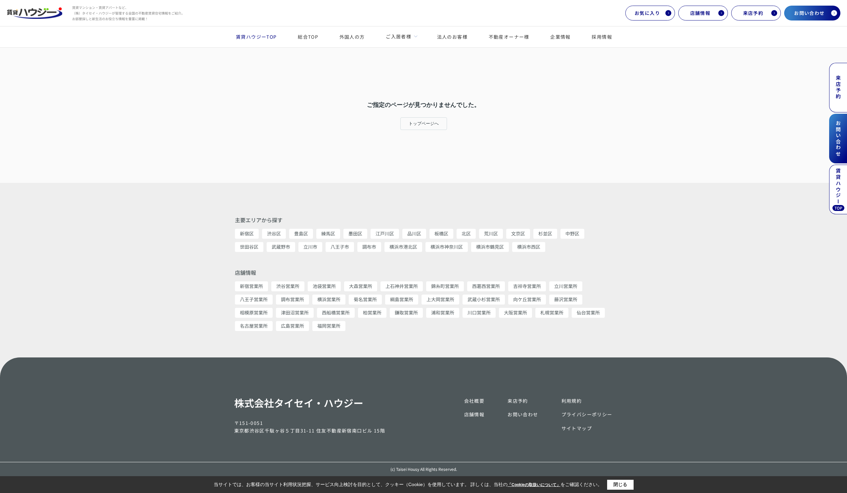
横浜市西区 (528, 246)
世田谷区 (249, 246)
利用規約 (571, 400)
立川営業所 (565, 286)
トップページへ (424, 123)
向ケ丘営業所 (527, 299)
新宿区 (247, 233)
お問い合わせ (809, 13)
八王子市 (340, 246)
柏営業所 (372, 312)
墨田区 (355, 233)
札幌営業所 (551, 312)
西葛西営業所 (486, 286)
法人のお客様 (452, 36)
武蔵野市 (281, 246)
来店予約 (753, 13)
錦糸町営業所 (445, 286)
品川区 (414, 233)
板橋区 (441, 233)
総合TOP (308, 36)
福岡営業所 (328, 325)
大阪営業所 (515, 312)
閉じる (620, 484)
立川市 (310, 246)
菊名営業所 (365, 299)
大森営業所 (360, 286)
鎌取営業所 (406, 312)
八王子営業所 (254, 299)
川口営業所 (479, 312)
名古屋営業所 (254, 325)
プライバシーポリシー (586, 414)
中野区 (572, 233)
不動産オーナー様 (509, 36)
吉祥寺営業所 (527, 286)
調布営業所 (292, 299)
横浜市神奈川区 (446, 246)
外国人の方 (352, 36)
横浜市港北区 (403, 246)
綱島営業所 (401, 299)
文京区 (518, 233)
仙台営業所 (588, 312)
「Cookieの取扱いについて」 (534, 484)
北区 (466, 233)
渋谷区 (274, 233)
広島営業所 (292, 325)
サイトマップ (576, 428)
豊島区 (301, 233)
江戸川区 (385, 233)
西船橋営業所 (336, 312)
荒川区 (491, 233)
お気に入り (647, 13)
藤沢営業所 (565, 299)
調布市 (369, 246)
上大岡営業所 (440, 299)
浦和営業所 (442, 312)
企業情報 (560, 36)
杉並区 (545, 233)
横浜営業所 (328, 299)
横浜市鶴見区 (490, 246)
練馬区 (328, 233)
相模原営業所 (254, 312)
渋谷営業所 (287, 286)
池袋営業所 (324, 286)
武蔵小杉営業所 (484, 299)
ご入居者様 (398, 36)
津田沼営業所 (295, 312)
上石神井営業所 (401, 286)
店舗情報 (700, 13)
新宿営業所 (251, 286)
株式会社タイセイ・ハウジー (298, 402)
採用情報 (602, 36)
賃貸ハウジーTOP (256, 36)
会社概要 (474, 400)
